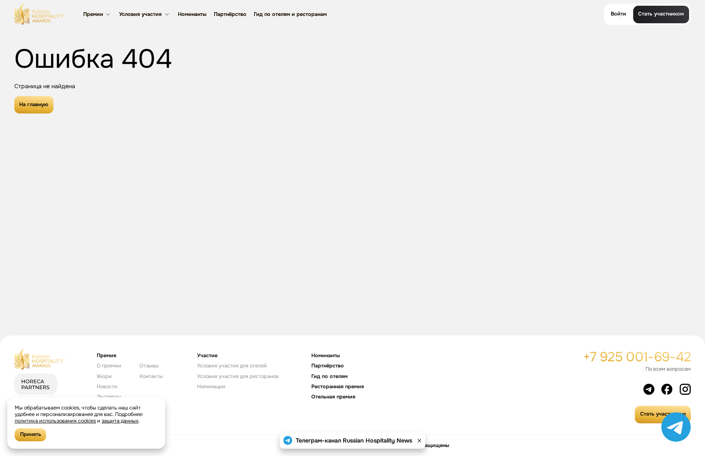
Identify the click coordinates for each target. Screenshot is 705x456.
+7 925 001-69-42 (637, 357)
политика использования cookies (55, 421)
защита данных (120, 421)
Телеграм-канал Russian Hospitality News (354, 440)
